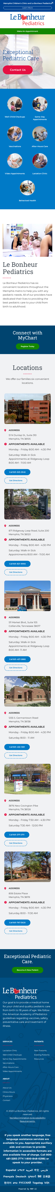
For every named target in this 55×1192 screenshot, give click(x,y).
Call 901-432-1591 (17, 747)
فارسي (44, 1170)
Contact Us (18, 70)
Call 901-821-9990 (17, 564)
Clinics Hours (9, 1092)
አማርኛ (21, 1170)
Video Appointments (15, 173)
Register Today (27, 346)
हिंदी (39, 1176)
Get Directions (15, 480)
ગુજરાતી (32, 1176)
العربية (29, 1170)
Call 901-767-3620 (17, 922)
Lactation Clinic (39, 173)
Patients (39, 1041)
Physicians (8, 1096)
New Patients (40, 1050)
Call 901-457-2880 (17, 659)
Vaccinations (15, 146)
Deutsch (21, 1176)
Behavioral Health (27, 200)
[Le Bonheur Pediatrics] (27, 24)
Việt (46, 1182)
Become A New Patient (27, 970)
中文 (36, 1170)
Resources (39, 1059)
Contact (6, 1100)
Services (7, 1041)
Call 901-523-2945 (17, 472)
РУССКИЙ (25, 1182)
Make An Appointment (27, 31)
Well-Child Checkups (15, 117)
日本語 (46, 1176)
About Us (7, 1088)
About (6, 1079)
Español (11, 1170)
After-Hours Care (40, 146)
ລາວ (15, 1182)
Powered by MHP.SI (27, 1189)
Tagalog (38, 1182)
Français (8, 1176)
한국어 (7, 1182)
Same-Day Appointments (14, 1059)
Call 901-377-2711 (16, 835)
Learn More (27, 8)
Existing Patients (42, 1055)
